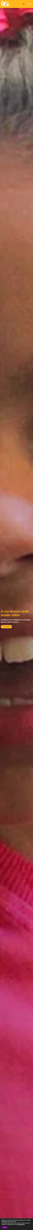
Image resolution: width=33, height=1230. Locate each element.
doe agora (6, 626)
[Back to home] (5, 4)
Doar (30, 3)
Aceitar (4, 1227)
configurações (21, 1224)
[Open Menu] (23, 4)
